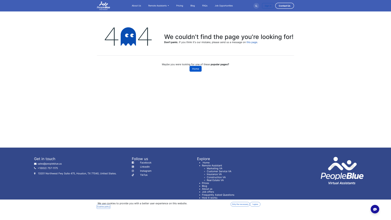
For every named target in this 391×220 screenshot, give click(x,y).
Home (195, 68)
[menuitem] (136, 5)
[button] (256, 6)
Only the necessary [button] (240, 204)
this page (252, 42)
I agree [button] (255, 204)
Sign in (268, 5)
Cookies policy (103, 206)
